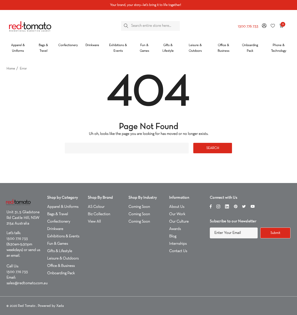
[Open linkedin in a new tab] (227, 208)
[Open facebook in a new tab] (211, 208)
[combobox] (150, 26)
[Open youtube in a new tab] (253, 208)
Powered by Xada (51, 305)
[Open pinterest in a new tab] (235, 208)
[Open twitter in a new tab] (244, 208)
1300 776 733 (248, 26)
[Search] (126, 26)
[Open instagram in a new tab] (218, 208)
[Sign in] (263, 25)
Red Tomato (26, 305)
